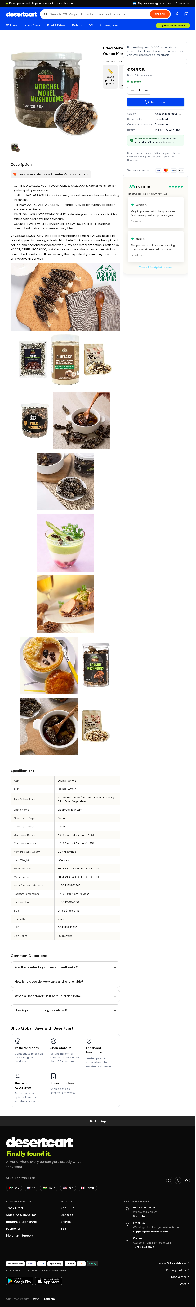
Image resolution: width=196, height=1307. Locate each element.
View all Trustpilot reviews (155, 267)
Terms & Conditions (173, 1263)
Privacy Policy (178, 1270)
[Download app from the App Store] (48, 1281)
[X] (178, 1180)
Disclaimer (180, 1277)
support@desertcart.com (151, 1231)
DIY (91, 25)
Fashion (77, 25)
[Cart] (186, 14)
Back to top (98, 1121)
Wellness (12, 25)
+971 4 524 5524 (143, 1247)
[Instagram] (169, 1180)
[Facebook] (186, 1180)
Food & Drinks (56, 25)
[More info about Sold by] (180, 113)
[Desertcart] (21, 14)
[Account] (177, 14)
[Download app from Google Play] (19, 1281)
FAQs (184, 1284)
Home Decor (32, 25)
